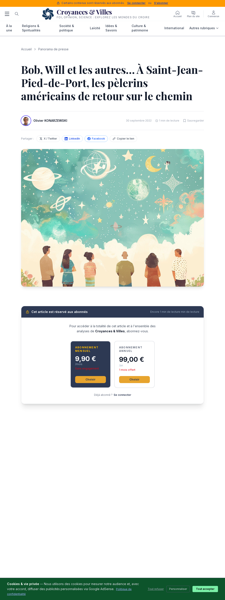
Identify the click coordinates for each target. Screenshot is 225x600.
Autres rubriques (202, 28)
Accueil (26, 49)
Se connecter (136, 3)
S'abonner (161, 3)
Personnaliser (178, 589)
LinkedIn (74, 138)
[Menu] (7, 13)
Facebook (98, 138)
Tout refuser (156, 589)
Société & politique (66, 28)
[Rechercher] (16, 13)
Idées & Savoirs (111, 28)
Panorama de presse (53, 49)
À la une (9, 28)
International (174, 28)
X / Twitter (50, 138)
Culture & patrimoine (140, 28)
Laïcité (95, 28)
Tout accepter (205, 589)
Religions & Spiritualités (31, 28)
